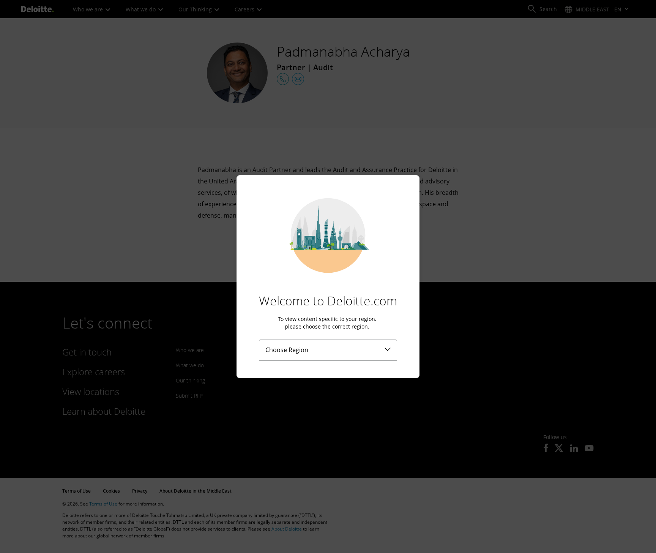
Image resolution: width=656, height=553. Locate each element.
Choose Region (286, 350)
